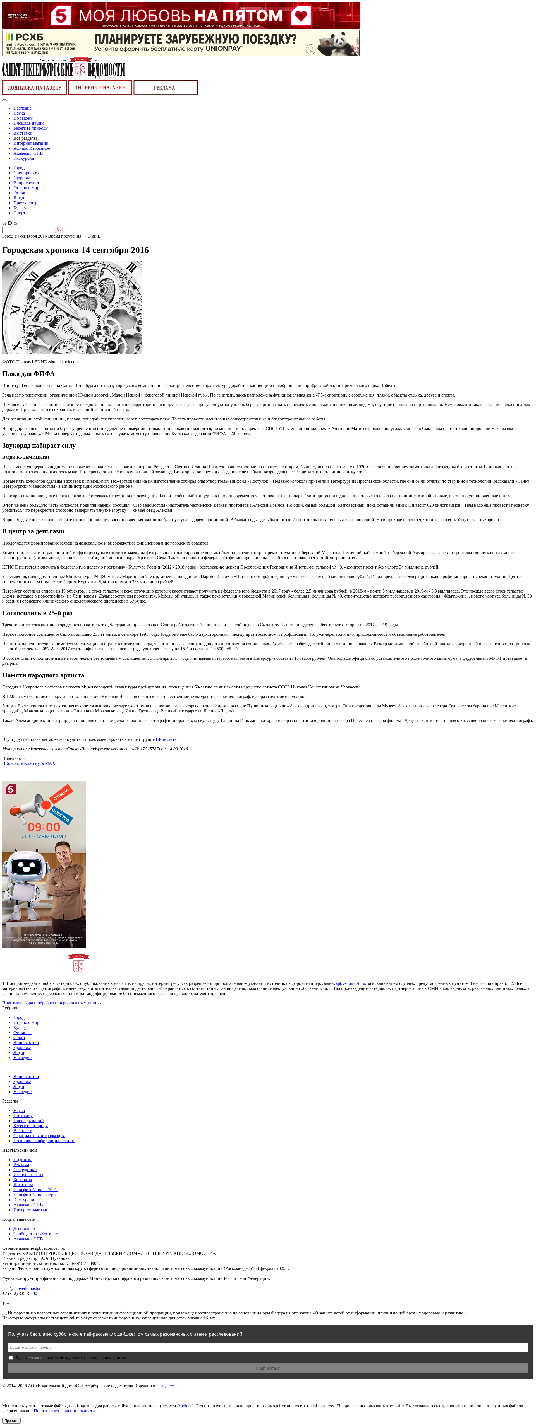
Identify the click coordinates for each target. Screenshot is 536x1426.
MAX (50, 763)
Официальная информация (39, 1135)
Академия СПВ (28, 153)
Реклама (21, 1164)
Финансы (22, 192)
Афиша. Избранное (31, 148)
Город (19, 167)
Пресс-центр (25, 202)
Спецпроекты (26, 172)
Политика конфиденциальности (44, 1140)
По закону (23, 118)
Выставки (22, 133)
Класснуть (34, 763)
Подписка (22, 1159)
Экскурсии (23, 158)
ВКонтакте (166, 739)
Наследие (22, 108)
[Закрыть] (4, 1314)
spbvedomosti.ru (350, 983)
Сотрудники (25, 1169)
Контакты (22, 1179)
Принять (11, 1421)
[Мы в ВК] (4, 224)
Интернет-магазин (31, 143)
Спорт (19, 213)
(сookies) (185, 1405)
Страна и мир (26, 187)
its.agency (165, 1385)
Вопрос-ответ (26, 182)
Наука (19, 113)
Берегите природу (30, 128)
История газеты (28, 1174)
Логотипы (23, 1184)
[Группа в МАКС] (10, 224)
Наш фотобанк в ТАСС (35, 1189)
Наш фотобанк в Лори (34, 1194)
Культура (21, 208)
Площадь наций (28, 123)
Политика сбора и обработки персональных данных (52, 1002)
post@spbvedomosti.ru (22, 1288)
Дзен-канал (24, 1228)
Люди (18, 197)
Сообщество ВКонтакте (36, 1233)
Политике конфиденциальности (64, 1410)
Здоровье (22, 177)
